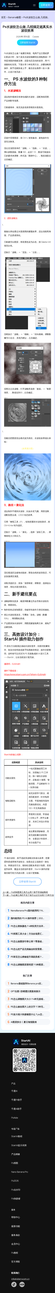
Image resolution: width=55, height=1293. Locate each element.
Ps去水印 (15, 1189)
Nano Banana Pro (19, 1171)
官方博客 (15, 1261)
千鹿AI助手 (16, 1108)
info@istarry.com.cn (20, 1278)
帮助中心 (15, 1217)
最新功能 (15, 1226)
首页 (3, 17)
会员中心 (15, 1243)
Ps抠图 (14, 1163)
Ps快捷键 (15, 1198)
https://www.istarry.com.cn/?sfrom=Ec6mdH (25, 674)
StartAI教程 (16, 1136)
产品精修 (15, 1154)
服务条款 (15, 1235)
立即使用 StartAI (27, 42)
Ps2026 (15, 1180)
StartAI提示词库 (19, 1145)
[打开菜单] (34, 5)
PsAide (14, 1117)
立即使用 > (46, 5)
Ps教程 (14, 1252)
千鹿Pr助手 (16, 1099)
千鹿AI (14, 1091)
